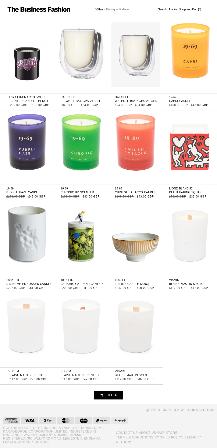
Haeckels (69, 97)
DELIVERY (192, 437)
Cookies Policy (168, 437)
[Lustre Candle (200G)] (135, 239)
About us (147, 432)
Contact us (127, 432)
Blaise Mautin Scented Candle (27, 377)
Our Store (167, 432)
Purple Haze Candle (23, 192)
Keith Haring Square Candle (186, 194)
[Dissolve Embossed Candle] (27, 239)
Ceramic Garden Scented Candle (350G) (82, 285)
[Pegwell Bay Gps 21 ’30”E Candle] (81, 56)
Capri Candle (180, 101)
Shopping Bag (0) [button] (190, 9)
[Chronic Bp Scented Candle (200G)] (81, 147)
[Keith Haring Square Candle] (190, 147)
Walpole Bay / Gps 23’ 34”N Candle (136, 102)
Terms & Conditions (134, 437)
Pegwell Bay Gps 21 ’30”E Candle (81, 102)
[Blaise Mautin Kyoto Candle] (190, 239)
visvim (174, 280)
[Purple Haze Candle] (27, 147)
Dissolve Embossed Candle (29, 283)
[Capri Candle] (190, 56)
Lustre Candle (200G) (132, 283)
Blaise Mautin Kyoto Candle (186, 285)
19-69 (173, 97)
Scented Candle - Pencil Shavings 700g (28, 102)
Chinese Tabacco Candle (135, 192)
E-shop (99, 9)
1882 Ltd (12, 280)
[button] (162, 9)
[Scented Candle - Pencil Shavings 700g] (27, 56)
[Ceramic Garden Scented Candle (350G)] (81, 239)
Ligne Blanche (181, 188)
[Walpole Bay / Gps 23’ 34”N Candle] (135, 56)
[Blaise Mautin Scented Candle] (27, 330)
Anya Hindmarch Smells (28, 97)
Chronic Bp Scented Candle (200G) (77, 194)
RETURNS (124, 442)
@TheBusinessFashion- (180, 410)
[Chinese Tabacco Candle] (135, 147)
